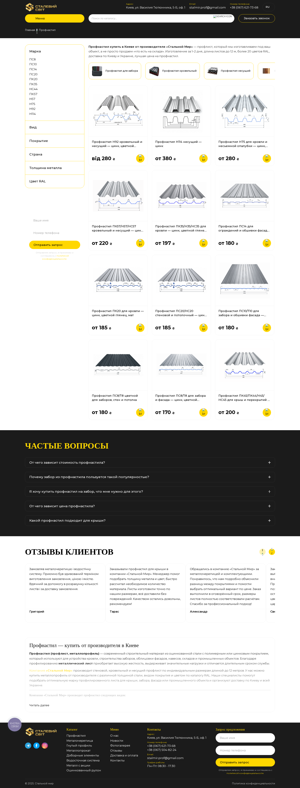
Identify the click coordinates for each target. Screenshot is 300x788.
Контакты (117, 760)
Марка (35, 51)
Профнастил (76, 735)
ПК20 (33, 79)
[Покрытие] (77, 140)
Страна (35, 154)
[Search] (222, 18)
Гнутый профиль (79, 745)
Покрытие (38, 140)
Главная (30, 30)
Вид (33, 127)
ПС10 (33, 64)
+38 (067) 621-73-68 (244, 7)
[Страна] (77, 154)
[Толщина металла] (77, 167)
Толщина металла (45, 168)
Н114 (32, 114)
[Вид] (77, 127)
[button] (262, 552)
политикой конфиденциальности (245, 773)
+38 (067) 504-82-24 (161, 749)
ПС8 (32, 59)
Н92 (32, 109)
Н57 (32, 99)
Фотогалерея (120, 745)
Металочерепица (79, 740)
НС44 (33, 89)
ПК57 (33, 94)
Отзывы (116, 750)
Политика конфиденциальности (253, 783)
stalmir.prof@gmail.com (207, 7)
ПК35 (33, 84)
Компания (51, 670)
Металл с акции (78, 765)
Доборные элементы (82, 755)
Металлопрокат (78, 750)
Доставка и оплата (124, 755)
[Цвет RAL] (77, 181)
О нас (114, 735)
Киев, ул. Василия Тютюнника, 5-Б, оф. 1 (155, 7)
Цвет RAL (37, 181)
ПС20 (33, 74)
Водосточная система (82, 760)
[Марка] (77, 51)
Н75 (32, 104)
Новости (116, 740)
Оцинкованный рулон (83, 770)
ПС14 (33, 69)
